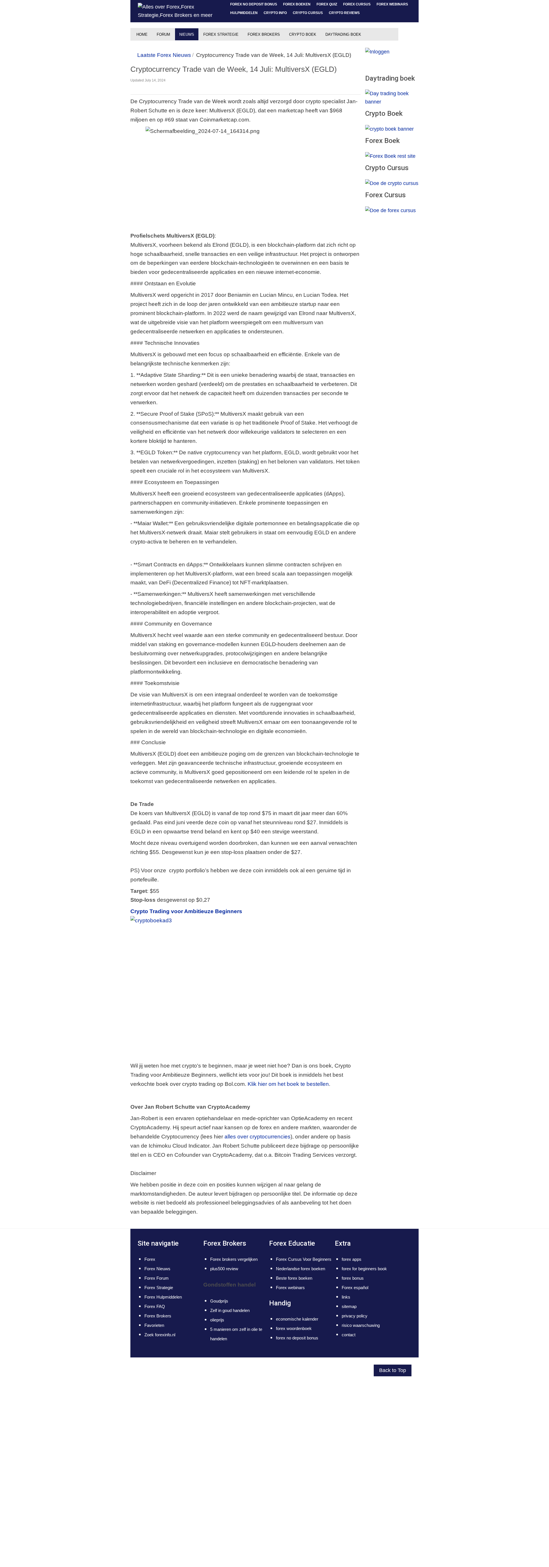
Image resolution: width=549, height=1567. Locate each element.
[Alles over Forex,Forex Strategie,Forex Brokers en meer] (178, 11)
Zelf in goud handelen (230, 1310)
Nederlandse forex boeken (300, 1268)
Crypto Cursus (308, 13)
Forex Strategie (158, 1287)
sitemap (349, 1306)
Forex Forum (156, 1278)
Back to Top (392, 1370)
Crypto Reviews (344, 13)
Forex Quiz (327, 4)
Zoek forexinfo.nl (159, 1334)
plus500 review (224, 1268)
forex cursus (357, 4)
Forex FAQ (154, 1306)
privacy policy (354, 1315)
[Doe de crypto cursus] (391, 183)
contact (348, 1334)
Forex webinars (392, 4)
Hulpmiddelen (244, 13)
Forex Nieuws (157, 1268)
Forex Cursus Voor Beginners (303, 1259)
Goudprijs (219, 1301)
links (346, 1297)
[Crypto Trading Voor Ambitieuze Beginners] (173, 987)
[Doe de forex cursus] (390, 210)
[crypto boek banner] (389, 129)
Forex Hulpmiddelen (163, 1297)
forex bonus (353, 1278)
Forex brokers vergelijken (234, 1259)
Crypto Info (275, 13)
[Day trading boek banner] (392, 97)
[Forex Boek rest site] (390, 156)
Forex (149, 1259)
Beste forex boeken (294, 1278)
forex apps (351, 1259)
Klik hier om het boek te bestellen (288, 1084)
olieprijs (217, 1319)
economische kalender (297, 1319)
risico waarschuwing (361, 1325)
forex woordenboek (294, 1328)
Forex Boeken (297, 4)
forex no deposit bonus (253, 4)
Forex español (355, 1287)
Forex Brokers (157, 1315)
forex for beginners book (364, 1268)
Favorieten (154, 1325)
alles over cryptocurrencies (257, 1136)
